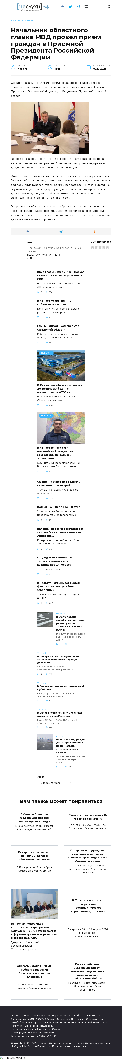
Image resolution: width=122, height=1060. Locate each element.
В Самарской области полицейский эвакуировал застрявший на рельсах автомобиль (56, 453)
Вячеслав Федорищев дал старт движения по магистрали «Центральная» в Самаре (70, 746)
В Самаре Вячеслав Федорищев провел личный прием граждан (34, 818)
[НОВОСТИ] (61, 378)
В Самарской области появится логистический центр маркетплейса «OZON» (59, 389)
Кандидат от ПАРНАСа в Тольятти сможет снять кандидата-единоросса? (55, 561)
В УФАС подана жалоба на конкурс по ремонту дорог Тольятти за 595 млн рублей (70, 623)
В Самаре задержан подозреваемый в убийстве (60, 688)
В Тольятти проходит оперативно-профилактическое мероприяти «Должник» (87, 906)
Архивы (42, 776)
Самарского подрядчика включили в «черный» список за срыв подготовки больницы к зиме (87, 856)
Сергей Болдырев (39, 1046)
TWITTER (52, 254)
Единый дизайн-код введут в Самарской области (58, 328)
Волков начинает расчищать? (58, 507)
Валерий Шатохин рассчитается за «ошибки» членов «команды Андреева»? (60, 532)
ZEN (29, 258)
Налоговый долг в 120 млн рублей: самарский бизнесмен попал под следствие (34, 971)
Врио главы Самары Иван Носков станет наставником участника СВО (60, 275)
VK (43, 254)
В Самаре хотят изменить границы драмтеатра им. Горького (59, 714)
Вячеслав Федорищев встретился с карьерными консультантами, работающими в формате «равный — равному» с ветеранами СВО (34, 930)
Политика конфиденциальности (72, 1046)
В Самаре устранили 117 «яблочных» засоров (54, 302)
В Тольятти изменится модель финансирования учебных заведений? (59, 586)
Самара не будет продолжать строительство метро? (58, 483)
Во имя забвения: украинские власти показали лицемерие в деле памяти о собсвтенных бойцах (87, 971)
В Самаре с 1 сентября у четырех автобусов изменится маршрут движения (58, 659)
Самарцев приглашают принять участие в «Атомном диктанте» (34, 856)
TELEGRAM (33, 254)
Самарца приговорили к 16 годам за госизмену (88, 817)
